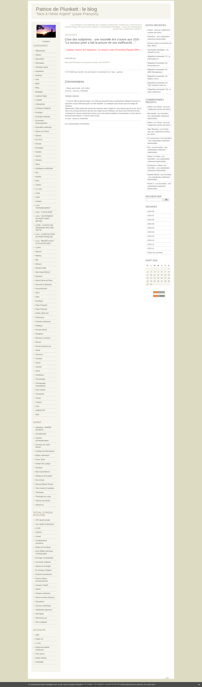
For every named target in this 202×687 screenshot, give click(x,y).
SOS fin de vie (41, 618)
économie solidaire (43, 562)
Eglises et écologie (43, 566)
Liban (37, 193)
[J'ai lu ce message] (199, 684)
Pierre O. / (151, 184)
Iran (37, 173)
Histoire (38, 160)
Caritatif (38, 100)
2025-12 (150, 244)
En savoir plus (149, 684)
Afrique (38, 55)
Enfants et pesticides (43, 574)
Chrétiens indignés (43, 108)
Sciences (39, 354)
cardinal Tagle (41, 96)
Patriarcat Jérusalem (43, 476)
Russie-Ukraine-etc (43, 346)
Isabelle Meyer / (153, 175)
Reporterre (39, 602)
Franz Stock (40, 459)
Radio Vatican (41, 658)
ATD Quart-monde (42, 520)
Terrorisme (39, 394)
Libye (37, 197)
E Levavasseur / (153, 138)
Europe (38, 144)
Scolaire (38, 359)
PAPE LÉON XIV (42, 313)
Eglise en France (42, 131)
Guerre (38, 156)
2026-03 (150, 232)
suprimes (119, 72)
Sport (37, 371)
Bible (37, 84)
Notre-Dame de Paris (43, 280)
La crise (38, 189)
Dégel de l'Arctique (43, 547)
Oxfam (38, 589)
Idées (37, 164)
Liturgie (38, 201)
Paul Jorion (40, 654)
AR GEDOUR (40, 434)
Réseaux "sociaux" (43, 338)
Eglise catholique (42, 455)
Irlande (38, 177)
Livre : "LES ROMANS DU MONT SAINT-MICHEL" (44, 218)
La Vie (38, 643)
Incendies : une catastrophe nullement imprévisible (158, 116)
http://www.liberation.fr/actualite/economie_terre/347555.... (88, 62)
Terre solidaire (41, 622)
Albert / (150, 107)
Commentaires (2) (103, 72)
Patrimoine (39, 317)
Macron (38, 252)
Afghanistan (40, 51)
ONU (37, 293)
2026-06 (150, 220)
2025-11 (150, 248)
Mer (37, 260)
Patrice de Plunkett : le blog (66, 9)
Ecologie (39, 112)
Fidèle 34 (39, 639)
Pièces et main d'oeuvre (45, 597)
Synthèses (39, 375)
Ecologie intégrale (42, 117)
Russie (38, 342)
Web (37, 415)
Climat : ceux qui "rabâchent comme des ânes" (158, 131)
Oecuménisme (41, 289)
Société (38, 367)
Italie (37, 181)
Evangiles (39, 148)
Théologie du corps (43, 496)
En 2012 (38, 140)
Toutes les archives (155, 253)
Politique (39, 326)
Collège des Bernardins (45, 451)
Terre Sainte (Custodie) (44, 488)
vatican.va (39, 505)
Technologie (40, 379)
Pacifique (39, 301)
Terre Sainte (40, 390)
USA (37, 406)
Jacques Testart (41, 585)
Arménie (38, 75)
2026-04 (150, 228)
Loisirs (38, 247)
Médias (38, 256)
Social (38, 363)
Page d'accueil (78, 27)
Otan (37, 297)
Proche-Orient (41, 330)
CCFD (38, 528)
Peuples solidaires (42, 593)
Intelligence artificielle (44, 168)
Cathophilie (40, 104)
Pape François (41, 305)
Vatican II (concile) (42, 501)
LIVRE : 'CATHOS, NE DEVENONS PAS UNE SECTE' (44, 227)
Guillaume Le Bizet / (155, 165)
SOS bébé (39, 614)
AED (37, 635)
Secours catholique (43, 606)
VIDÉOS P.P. (40, 410)
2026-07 (150, 216)
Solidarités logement (43, 610)
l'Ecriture (38, 468)
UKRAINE (39, 662)
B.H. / (149, 147)
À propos (46, 41)
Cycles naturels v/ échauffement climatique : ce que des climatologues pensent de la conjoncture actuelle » (114, 28)
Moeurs (38, 264)
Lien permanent (90, 72)
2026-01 (150, 240)
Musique (38, 276)
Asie (37, 79)
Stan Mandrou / (153, 129)
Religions (39, 334)
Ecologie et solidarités (44, 558)
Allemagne (39, 63)
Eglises (38, 136)
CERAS (38, 532)
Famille (38, 152)
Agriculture (39, 59)
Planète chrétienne (43, 322)
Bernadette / (152, 113)
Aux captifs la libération (44, 524)
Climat (38, 536)
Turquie (38, 402)
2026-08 (150, 211)
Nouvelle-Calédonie (43, 285)
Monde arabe (40, 268)
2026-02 (150, 236)
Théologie (39, 492)
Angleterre (39, 71)
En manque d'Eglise (43, 570)
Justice (38, 185)
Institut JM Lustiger (42, 464)
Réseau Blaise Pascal (44, 484)
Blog (37, 88)
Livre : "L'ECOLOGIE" (43, 212)
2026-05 (150, 224)
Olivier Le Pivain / (154, 156)
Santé (37, 350)
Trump (38, 398)
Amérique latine (41, 67)
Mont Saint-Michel (42, 272)
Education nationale (43, 127)
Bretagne (39, 92)
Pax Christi (39, 480)
